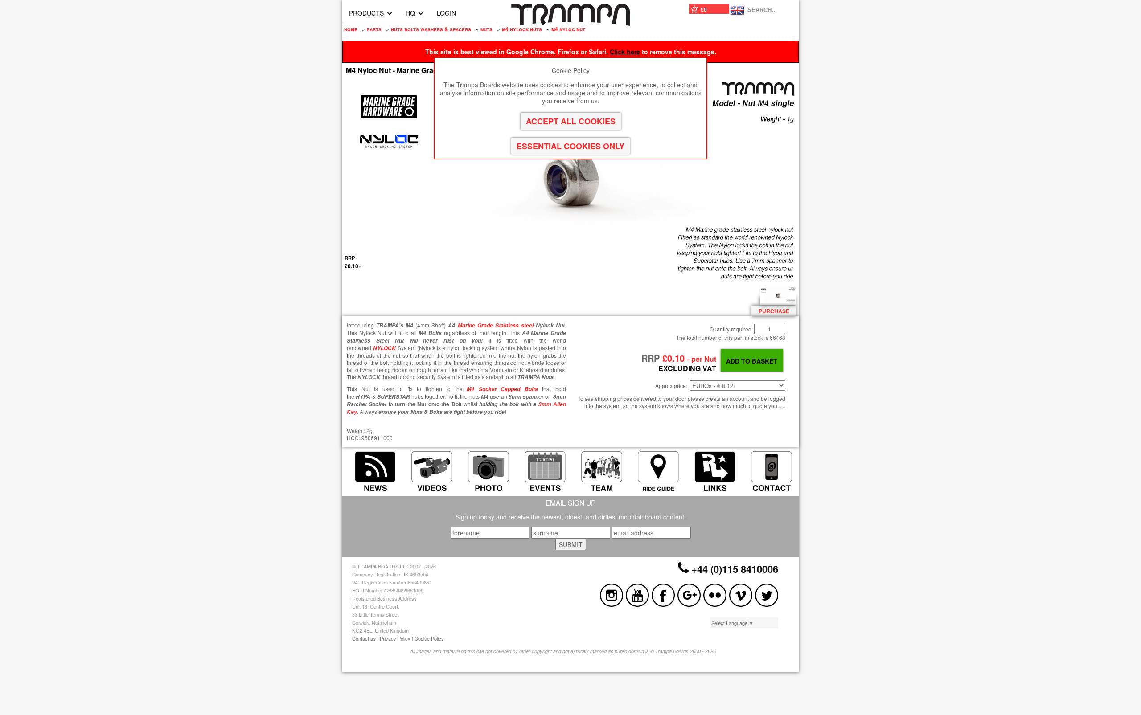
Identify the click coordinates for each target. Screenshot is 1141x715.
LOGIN (446, 12)
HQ (410, 12)
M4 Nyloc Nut (568, 29)
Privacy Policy (395, 638)
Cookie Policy (429, 638)
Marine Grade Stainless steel (496, 325)
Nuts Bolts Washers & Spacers (431, 29)
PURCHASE (774, 311)
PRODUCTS (366, 12)
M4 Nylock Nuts (522, 29)
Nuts (486, 29)
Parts (374, 29)
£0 (704, 9)
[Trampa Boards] (570, 23)
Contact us (364, 638)
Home (350, 29)
